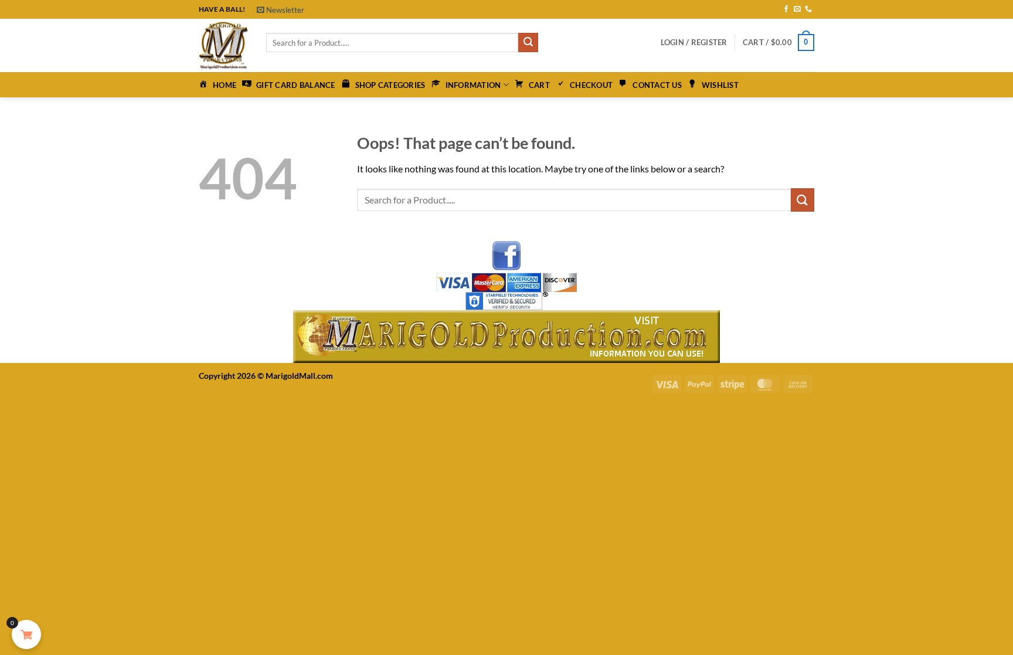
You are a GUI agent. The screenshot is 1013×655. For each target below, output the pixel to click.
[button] (280, 10)
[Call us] (808, 9)
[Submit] (528, 43)
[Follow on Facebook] (786, 9)
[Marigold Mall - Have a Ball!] (224, 45)
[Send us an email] (797, 9)
